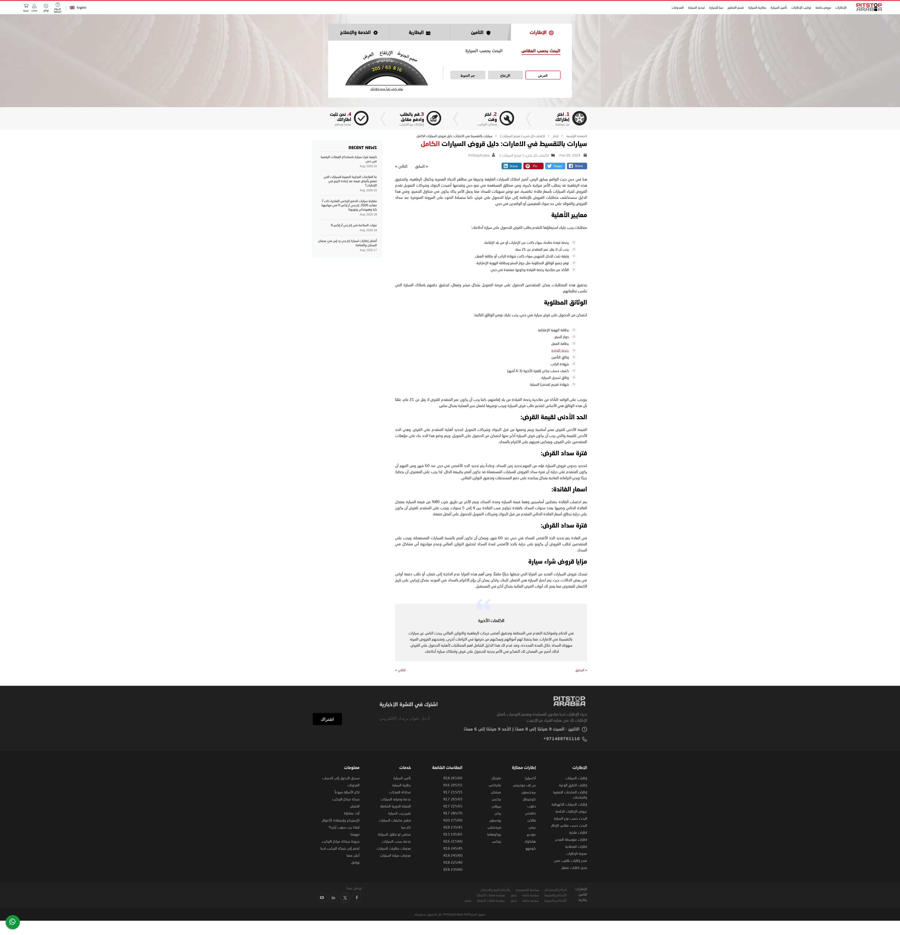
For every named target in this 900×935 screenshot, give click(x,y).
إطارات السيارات (576, 778)
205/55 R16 (452, 785)
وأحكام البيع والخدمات (495, 890)
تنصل (513, 895)
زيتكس (496, 841)
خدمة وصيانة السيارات (396, 799)
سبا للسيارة (716, 7)
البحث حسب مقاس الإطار (569, 825)
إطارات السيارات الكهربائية (569, 804)
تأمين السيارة (778, 7)
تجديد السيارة (696, 7)
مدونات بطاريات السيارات (393, 848)
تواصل (355, 862)
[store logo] (867, 7)
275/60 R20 (452, 820)
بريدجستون (528, 792)
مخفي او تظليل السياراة (394, 834)
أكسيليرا (530, 778)
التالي (401, 166)
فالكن (531, 820)
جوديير (531, 834)
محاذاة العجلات (400, 792)
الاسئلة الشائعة (57, 10)
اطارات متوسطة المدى (571, 839)
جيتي (532, 827)
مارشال (496, 778)
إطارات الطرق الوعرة (573, 785)
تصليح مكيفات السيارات (395, 820)
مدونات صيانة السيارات (395, 855)
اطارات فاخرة (578, 832)
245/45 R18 (452, 848)
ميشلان (496, 792)
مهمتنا (355, 834)
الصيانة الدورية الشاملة (395, 806)
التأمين (477, 32)
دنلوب (531, 806)
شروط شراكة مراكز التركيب (341, 841)
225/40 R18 (452, 862)
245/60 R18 (452, 855)
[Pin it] (533, 168)
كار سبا (406, 827)
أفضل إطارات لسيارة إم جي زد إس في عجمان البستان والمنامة (347, 243)
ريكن (498, 813)
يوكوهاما (494, 834)
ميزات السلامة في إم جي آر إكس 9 (354, 225)
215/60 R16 (452, 841)
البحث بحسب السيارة (484, 51)
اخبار (555, 136)
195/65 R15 (452, 834)
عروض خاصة (823, 7)
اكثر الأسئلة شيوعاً (347, 792)
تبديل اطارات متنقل (574, 867)
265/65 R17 (452, 799)
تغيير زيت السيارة (399, 813)
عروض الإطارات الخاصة (571, 811)
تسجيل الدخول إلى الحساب (341, 778)
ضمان (467, 900)
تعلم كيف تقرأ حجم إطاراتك (386, 88)
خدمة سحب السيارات (396, 841)
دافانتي (530, 813)
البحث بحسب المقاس (540, 51)
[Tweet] (555, 168)
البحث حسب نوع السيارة (570, 818)
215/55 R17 (452, 792)
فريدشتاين (494, 827)
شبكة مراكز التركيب (346, 799)
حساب (34, 10)
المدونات (678, 7)
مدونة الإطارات (576, 853)
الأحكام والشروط (555, 895)
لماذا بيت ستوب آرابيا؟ (344, 827)
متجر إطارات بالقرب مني (570, 860)
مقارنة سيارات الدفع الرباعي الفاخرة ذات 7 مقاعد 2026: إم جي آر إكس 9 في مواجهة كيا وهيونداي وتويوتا (349, 205)
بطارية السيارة (757, 7)
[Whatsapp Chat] (12, 921)
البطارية (416, 32)
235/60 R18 (452, 869)
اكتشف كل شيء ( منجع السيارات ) (522, 136)
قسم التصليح (736, 7)
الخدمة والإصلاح (355, 32)
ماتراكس (495, 785)
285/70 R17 (452, 813)
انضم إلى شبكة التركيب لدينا (340, 848)
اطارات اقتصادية (576, 846)
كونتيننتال (529, 799)
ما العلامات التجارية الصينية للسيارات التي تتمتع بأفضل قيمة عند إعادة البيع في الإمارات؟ (350, 181)
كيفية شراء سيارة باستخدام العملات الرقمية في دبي (349, 159)
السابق (421, 166)
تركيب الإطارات (801, 7)
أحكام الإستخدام (556, 890)
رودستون (495, 820)
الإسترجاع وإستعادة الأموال (341, 820)
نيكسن (496, 799)
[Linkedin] (512, 168)
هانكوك (530, 841)
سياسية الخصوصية (528, 890)
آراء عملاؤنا (352, 813)
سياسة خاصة (530, 895)
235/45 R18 (452, 827)
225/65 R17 (452, 806)
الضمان (355, 806)
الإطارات (841, 7)
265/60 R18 (452, 778)
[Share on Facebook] (577, 168)
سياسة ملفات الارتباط (491, 895)
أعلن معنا (353, 855)
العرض (543, 75)
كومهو (530, 848)
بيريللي (496, 806)
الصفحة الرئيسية (576, 136)
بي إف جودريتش (524, 785)
